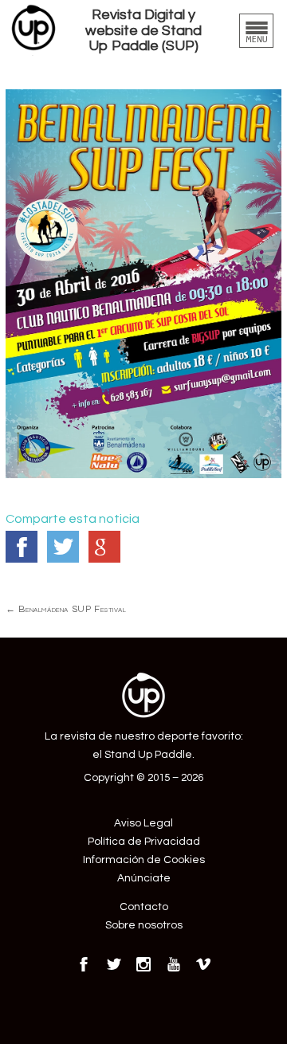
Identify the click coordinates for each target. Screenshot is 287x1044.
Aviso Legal (143, 823)
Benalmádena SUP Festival (66, 609)
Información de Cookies (144, 859)
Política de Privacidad (144, 841)
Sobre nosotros (144, 925)
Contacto (144, 907)
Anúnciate (144, 878)
